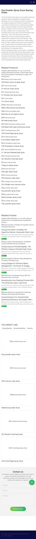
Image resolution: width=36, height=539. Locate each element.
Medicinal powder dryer (10, 408)
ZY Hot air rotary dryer (10, 89)
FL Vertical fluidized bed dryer (13, 152)
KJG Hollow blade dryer (10, 140)
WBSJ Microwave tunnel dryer (13, 108)
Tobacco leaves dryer (9, 165)
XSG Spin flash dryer (9, 172)
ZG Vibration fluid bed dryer (12, 159)
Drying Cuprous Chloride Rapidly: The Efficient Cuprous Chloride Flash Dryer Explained (16, 248)
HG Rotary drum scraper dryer (13, 82)
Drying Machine (7, 328)
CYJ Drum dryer (7, 101)
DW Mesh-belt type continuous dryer (15, 127)
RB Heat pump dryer (9, 120)
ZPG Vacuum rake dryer (10, 178)
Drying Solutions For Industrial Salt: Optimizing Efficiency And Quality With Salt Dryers (16, 298)
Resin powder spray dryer (11, 197)
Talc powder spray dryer (10, 204)
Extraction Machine (19, 328)
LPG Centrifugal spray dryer (12, 133)
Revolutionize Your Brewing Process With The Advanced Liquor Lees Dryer (17, 281)
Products (30, 328)
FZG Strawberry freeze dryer (12, 146)
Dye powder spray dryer (10, 191)
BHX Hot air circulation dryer (12, 114)
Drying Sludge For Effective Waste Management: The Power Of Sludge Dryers (15, 264)
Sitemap (9, 536)
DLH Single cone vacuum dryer (13, 184)
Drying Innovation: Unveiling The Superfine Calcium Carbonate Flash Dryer (17, 231)
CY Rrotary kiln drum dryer (11, 95)
